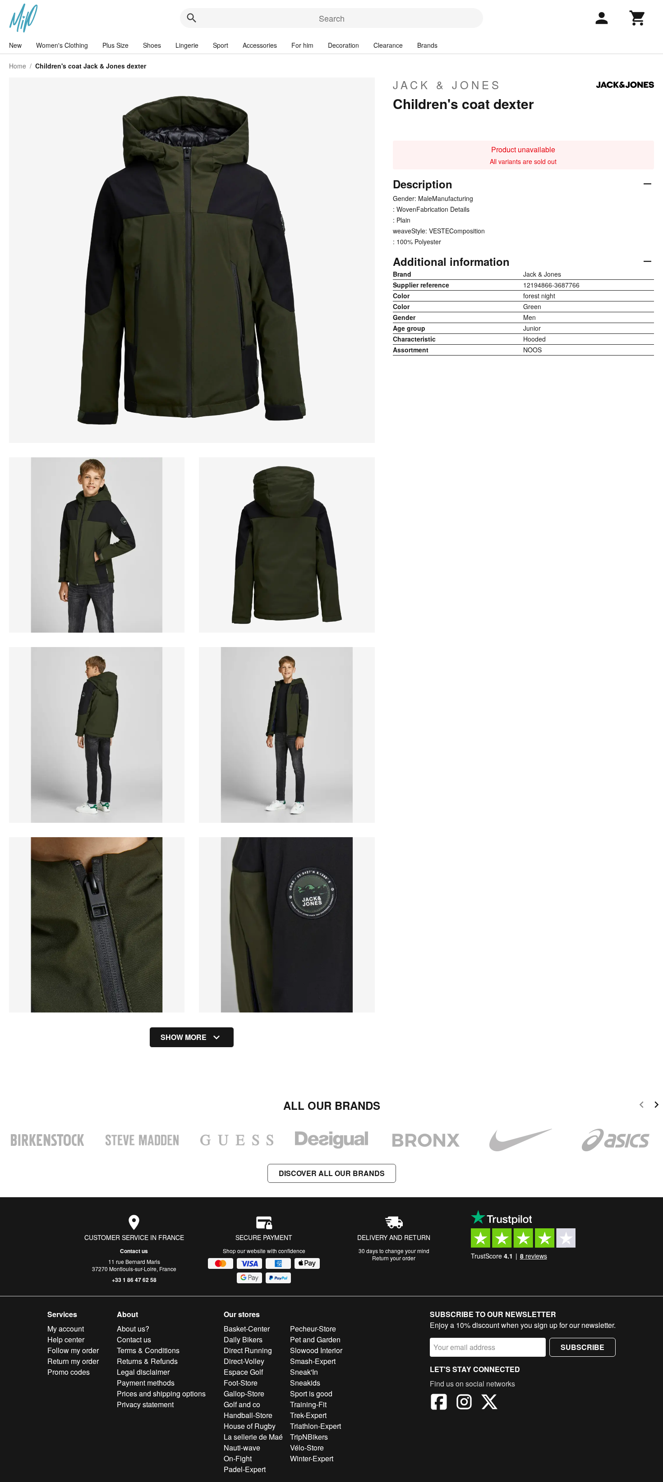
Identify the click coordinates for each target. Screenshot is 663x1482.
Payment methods (146, 1382)
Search (332, 18)
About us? (133, 1328)
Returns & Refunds (147, 1361)
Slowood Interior (316, 1350)
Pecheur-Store (313, 1328)
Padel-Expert (245, 1469)
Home (17, 65)
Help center (65, 1339)
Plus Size (115, 45)
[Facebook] (439, 1403)
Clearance (388, 45)
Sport (220, 45)
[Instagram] (464, 1403)
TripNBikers (309, 1437)
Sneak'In (304, 1372)
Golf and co (242, 1404)
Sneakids (305, 1382)
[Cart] (638, 18)
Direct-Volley (244, 1361)
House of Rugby (250, 1426)
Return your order (393, 1258)
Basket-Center (247, 1328)
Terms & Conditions (148, 1350)
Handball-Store (248, 1415)
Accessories (260, 45)
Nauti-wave (242, 1447)
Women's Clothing (62, 45)
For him (302, 45)
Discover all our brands (332, 1173)
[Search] (191, 18)
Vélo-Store (307, 1447)
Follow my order (73, 1350)
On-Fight (238, 1458)
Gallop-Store (244, 1393)
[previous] (641, 1106)
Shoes (152, 45)
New (15, 45)
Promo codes (68, 1372)
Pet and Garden (315, 1339)
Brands (427, 45)
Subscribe (582, 1347)
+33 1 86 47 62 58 (134, 1280)
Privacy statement (145, 1404)
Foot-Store (241, 1382)
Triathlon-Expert (315, 1426)
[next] (656, 1106)
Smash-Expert (313, 1361)
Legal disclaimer (143, 1372)
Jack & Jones (447, 85)
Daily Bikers (243, 1339)
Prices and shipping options (161, 1393)
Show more (184, 1037)
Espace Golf (243, 1372)
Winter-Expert (311, 1458)
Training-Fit (308, 1404)
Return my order (73, 1361)
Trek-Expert (308, 1415)
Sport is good (311, 1393)
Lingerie (186, 45)
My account (65, 1328)
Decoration (343, 45)
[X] (489, 1403)
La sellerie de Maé (253, 1437)
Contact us (134, 1250)
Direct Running (248, 1350)
